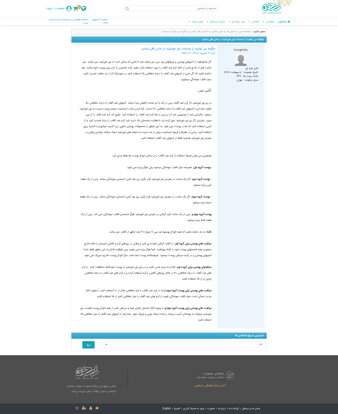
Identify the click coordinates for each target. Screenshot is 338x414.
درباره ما (222, 409)
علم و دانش (217, 31)
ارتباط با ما (234, 409)
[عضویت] (84, 408)
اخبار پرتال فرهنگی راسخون (210, 386)
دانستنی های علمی (199, 31)
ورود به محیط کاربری (193, 409)
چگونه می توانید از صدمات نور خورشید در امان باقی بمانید (178, 48)
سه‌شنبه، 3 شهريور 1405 (100, 21)
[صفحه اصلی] (97, 408)
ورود (49, 8)
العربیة (177, 409)
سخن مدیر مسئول (251, 409)
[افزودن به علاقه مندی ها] (77, 408)
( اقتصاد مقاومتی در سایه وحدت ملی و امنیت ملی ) (68, 21)
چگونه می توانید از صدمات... (173, 31)
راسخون (282, 22)
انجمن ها (231, 31)
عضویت (60, 8)
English (167, 409)
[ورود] (91, 408)
